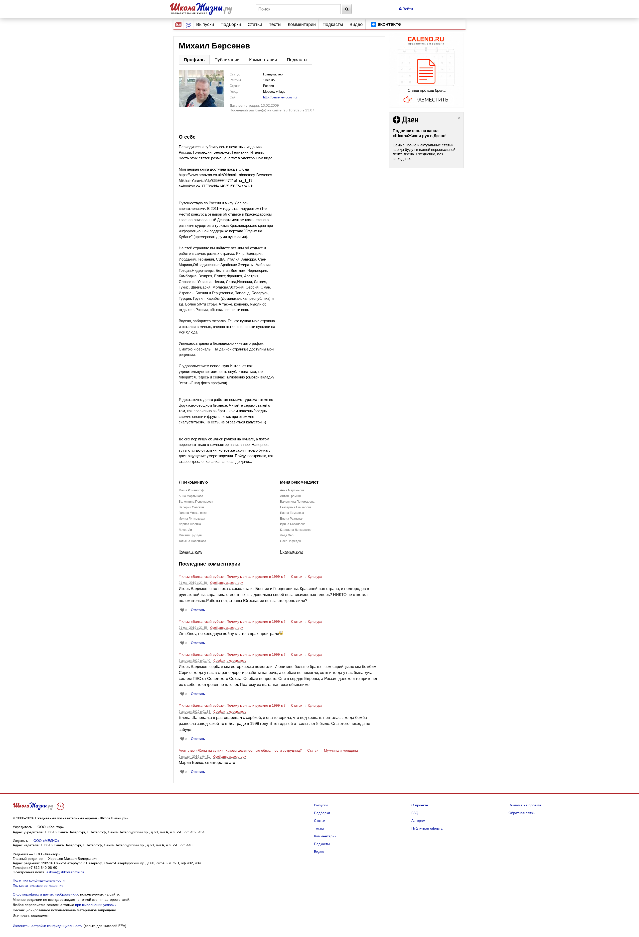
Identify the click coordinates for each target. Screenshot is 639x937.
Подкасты (332, 24)
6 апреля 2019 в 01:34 (195, 711)
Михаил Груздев (190, 535)
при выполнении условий (96, 905)
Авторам (418, 821)
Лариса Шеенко (190, 524)
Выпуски (205, 24)
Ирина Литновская (192, 518)
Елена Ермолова (292, 513)
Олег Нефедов (290, 541)
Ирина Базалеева (293, 524)
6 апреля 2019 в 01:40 (195, 660)
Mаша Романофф (191, 490)
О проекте (419, 805)
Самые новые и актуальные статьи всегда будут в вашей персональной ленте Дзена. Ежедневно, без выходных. (424, 152)
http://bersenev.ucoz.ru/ (280, 97)
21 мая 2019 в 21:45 (193, 627)
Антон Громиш (290, 496)
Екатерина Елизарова (296, 507)
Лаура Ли (185, 530)
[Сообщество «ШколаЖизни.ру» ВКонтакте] (385, 24)
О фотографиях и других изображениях (45, 894)
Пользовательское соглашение (38, 886)
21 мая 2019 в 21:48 (193, 583)
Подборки (230, 24)
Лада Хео (287, 535)
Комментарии (302, 24)
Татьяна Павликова (192, 541)
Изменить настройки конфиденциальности (48, 926)
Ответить (198, 610)
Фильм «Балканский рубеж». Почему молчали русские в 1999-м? (232, 577)
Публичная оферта (427, 828)
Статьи (255, 24)
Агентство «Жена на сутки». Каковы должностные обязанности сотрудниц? (240, 750)
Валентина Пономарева (196, 501)
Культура (315, 577)
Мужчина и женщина (341, 750)
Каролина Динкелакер (296, 530)
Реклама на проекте (524, 805)
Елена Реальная (292, 518)
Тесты (275, 24)
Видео (356, 24)
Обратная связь (521, 813)
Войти (407, 9)
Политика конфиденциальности (39, 880)
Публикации (226, 59)
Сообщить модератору (226, 583)
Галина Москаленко (193, 513)
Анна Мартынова (191, 496)
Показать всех (190, 551)
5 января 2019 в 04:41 (195, 756)
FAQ (414, 813)
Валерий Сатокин (191, 507)
